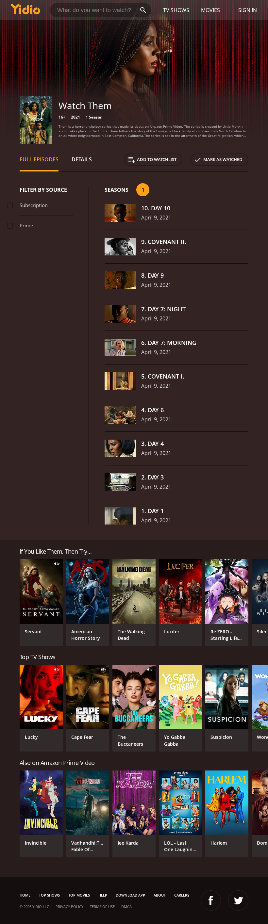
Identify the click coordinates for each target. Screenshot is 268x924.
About (160, 895)
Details (82, 159)
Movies (210, 10)
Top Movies (79, 895)
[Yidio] (25, 10)
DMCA (126, 906)
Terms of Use (102, 906)
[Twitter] (238, 900)
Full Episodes (39, 159)
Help (102, 895)
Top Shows (49, 895)
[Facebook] (211, 900)
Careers (181, 895)
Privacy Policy (69, 906)
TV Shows (176, 10)
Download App (130, 895)
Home (25, 895)
